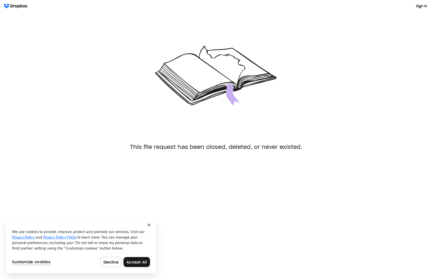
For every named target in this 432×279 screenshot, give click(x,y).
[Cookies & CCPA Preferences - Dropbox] (81, 246)
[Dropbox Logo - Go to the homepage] (15, 6)
